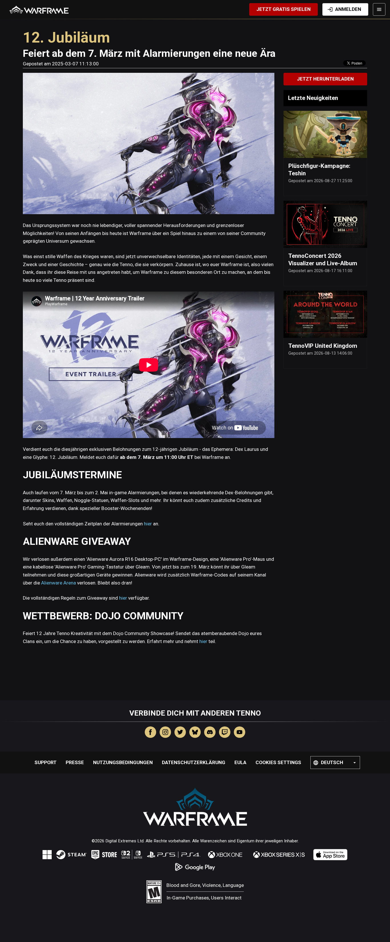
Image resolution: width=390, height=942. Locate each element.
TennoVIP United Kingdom (322, 345)
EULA (240, 762)
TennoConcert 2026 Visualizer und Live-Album (322, 259)
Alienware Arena (58, 583)
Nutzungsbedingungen (123, 762)
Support (46, 762)
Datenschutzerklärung (193, 762)
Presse (75, 762)
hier (148, 524)
